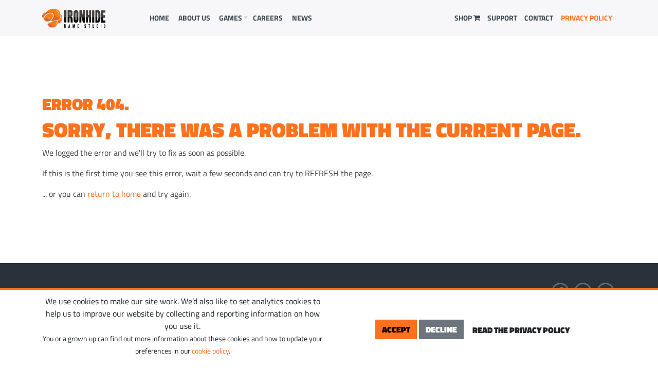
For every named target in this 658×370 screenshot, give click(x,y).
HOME (159, 17)
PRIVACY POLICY (586, 17)
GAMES (230, 17)
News (302, 17)
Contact (538, 17)
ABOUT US (194, 17)
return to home (114, 194)
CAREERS (268, 17)
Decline (441, 329)
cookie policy (210, 350)
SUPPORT (502, 17)
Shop (463, 17)
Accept (396, 329)
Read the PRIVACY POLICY (521, 330)
